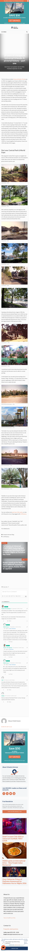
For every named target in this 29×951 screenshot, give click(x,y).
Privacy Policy (12, 917)
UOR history (23, 514)
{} (17, 596)
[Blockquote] (13, 596)
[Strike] (8, 596)
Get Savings (14, 21)
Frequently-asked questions (11, 929)
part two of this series (17, 512)
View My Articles (6, 726)
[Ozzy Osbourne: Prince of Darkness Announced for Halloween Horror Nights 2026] (14, 876)
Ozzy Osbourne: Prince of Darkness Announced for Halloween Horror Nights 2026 (14, 881)
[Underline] (6, 596)
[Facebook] (3, 793)
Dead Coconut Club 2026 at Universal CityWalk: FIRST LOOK (13, 838)
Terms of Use (6, 917)
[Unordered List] (11, 596)
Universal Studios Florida (19, 79)
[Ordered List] (9, 596)
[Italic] (4, 596)
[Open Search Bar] (27, 32)
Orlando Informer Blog (8, 534)
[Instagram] (7, 793)
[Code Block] (14, 596)
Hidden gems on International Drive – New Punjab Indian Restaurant (13, 863)
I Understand (14, 948)
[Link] (16, 596)
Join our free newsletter (14, 811)
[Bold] (3, 596)
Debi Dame (11, 649)
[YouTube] (14, 793)
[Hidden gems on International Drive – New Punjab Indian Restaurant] (14, 857)
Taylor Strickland (12, 628)
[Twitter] (10, 793)
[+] (19, 596)
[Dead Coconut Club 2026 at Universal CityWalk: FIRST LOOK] (14, 833)
